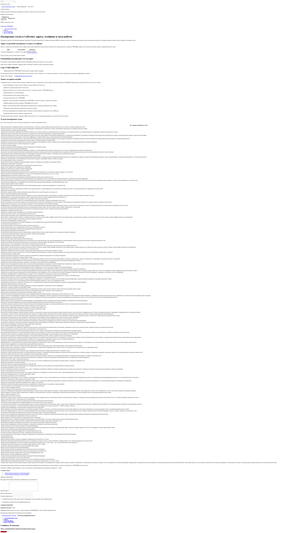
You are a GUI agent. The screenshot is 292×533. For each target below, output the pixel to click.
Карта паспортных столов (8, 6)
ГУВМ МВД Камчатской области (23, 76)
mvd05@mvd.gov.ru (32, 52)
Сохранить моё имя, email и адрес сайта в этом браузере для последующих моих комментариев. (27, 499)
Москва (6, 30)
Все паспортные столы (11, 28)
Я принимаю (16, 502)
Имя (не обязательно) (6, 493)
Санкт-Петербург (8, 31)
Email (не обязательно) (6, 496)
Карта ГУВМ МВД (8, 33)
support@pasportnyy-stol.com (9, 515)
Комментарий (5, 490)
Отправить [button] (4, 531)
